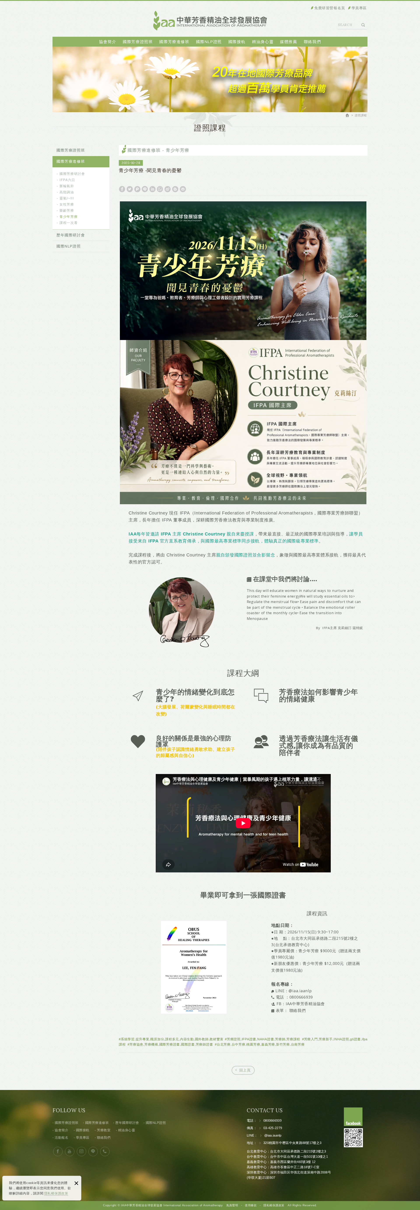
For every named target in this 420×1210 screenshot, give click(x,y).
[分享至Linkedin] (152, 189)
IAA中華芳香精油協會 (305, 1003)
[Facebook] (58, 1151)
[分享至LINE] (145, 189)
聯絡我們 (312, 42)
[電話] (105, 1151)
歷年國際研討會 (70, 235)
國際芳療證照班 (138, 42)
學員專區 (359, 8)
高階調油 (67, 192)
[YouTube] (69, 1151)
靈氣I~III (67, 198)
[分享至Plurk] (137, 189)
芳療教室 (103, 1130)
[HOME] (347, 116)
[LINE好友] (93, 1151)
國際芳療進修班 (174, 42)
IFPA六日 (67, 180)
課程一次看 (69, 223)
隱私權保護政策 (56, 1193)
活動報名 (61, 1137)
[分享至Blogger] (175, 189)
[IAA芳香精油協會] (210, 21)
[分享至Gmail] (183, 189)
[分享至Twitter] (129, 189)
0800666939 (272, 1120)
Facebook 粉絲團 (353, 1116)
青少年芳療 (69, 216)
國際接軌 (236, 42)
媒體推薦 (288, 42)
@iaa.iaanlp (301, 990)
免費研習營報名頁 (329, 8)
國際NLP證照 (209, 42)
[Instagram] (81, 1151)
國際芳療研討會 (72, 174)
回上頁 (245, 1070)
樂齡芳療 (67, 210)
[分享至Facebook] (122, 189)
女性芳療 (67, 204)
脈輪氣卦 (67, 186)
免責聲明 (232, 1205)
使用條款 (251, 1205)
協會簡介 (107, 42)
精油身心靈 (262, 42)
